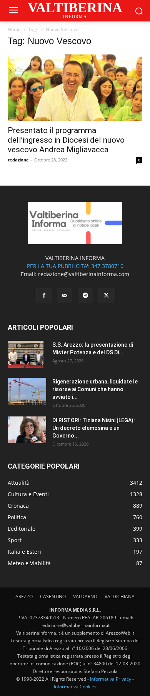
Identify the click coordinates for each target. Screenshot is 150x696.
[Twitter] (106, 295)
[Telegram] (85, 295)
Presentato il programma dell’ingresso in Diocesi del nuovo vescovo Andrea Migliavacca (66, 140)
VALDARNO (85, 596)
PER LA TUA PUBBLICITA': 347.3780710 (75, 266)
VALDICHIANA (120, 596)
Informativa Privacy (110, 679)
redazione (18, 160)
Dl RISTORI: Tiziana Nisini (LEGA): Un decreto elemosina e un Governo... (93, 428)
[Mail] (64, 295)
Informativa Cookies (75, 686)
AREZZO (24, 596)
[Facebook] (44, 295)
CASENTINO (53, 596)
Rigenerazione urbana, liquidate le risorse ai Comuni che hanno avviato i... (95, 389)
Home (14, 29)
